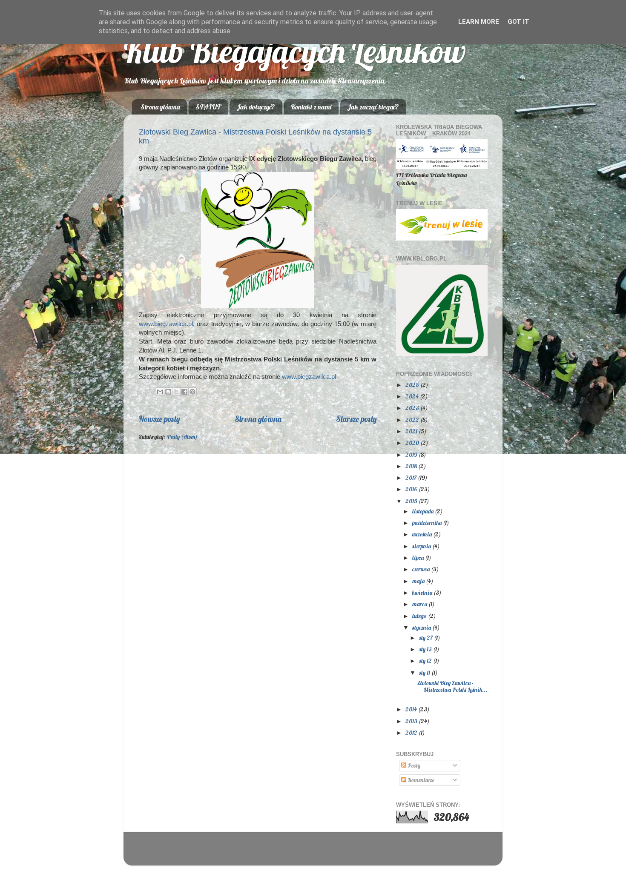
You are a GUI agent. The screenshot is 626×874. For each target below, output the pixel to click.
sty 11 (425, 672)
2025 (412, 384)
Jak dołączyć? (255, 107)
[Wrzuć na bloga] (168, 391)
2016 (412, 489)
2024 (412, 396)
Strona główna (160, 107)
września (422, 534)
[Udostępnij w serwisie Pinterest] (192, 391)
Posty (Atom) (182, 436)
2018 (411, 466)
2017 (411, 477)
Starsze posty (356, 419)
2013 (412, 721)
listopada (423, 511)
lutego (420, 615)
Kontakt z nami (311, 107)
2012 (412, 732)
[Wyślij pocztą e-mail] (160, 391)
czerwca (421, 569)
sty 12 (426, 660)
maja (419, 581)
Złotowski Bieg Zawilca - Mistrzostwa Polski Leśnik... (452, 686)
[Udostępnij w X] (176, 391)
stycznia (422, 627)
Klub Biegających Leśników (294, 51)
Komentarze (420, 779)
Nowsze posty (159, 419)
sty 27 (426, 637)
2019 (412, 454)
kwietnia (423, 592)
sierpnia (422, 546)
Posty (413, 765)
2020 (412, 442)
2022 (412, 419)
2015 (412, 500)
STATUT (208, 107)
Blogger (366, 852)
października (427, 522)
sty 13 (426, 649)
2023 (412, 407)
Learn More (478, 22)
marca (420, 604)
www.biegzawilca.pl (166, 324)
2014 (411, 709)
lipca (418, 557)
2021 (412, 431)
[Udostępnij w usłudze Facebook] (184, 391)
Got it (518, 22)
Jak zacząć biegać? (373, 107)
